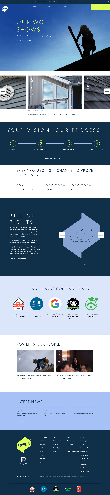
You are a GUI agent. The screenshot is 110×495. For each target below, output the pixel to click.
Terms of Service (83, 476)
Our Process (84, 451)
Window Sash (84, 471)
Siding (41, 451)
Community (56, 444)
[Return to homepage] (5, 8)
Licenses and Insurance (84, 460)
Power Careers (71, 441)
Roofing (42, 448)
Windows (42, 444)
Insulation (43, 458)
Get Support (84, 441)
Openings (70, 444)
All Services (43, 441)
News (55, 451)
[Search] (76, 7)
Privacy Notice (74, 476)
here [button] (60, 1)
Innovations (70, 448)
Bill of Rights (84, 455)
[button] (108, 1)
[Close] (108, 2)
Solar (41, 462)
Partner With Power (73, 451)
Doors (41, 455)
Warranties (83, 464)
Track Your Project (85, 448)
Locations (83, 444)
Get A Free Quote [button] (100, 7)
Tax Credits (83, 468)
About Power (57, 441)
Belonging (56, 448)
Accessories (43, 466)
